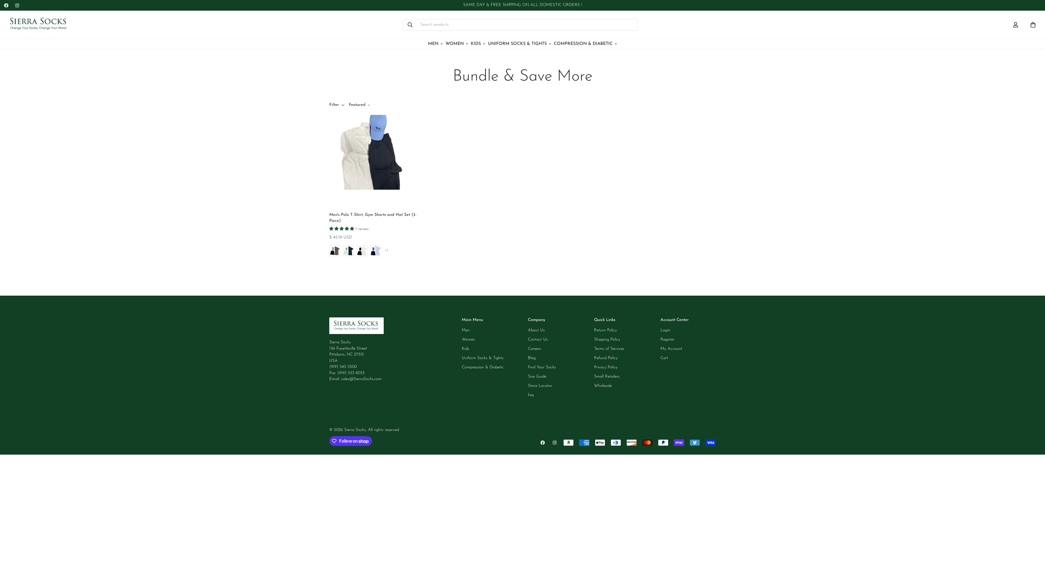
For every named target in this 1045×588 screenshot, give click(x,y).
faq (531, 395)
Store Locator (540, 386)
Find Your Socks (542, 367)
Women (454, 44)
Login (665, 330)
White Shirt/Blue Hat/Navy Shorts (375, 250)
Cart (664, 358)
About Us (536, 330)
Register (667, 340)
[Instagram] (17, 5)
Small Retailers (607, 377)
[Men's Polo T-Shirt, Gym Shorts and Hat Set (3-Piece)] (375, 161)
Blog (532, 358)
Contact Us (538, 340)
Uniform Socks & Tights (517, 44)
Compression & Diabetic (583, 44)
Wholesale (603, 386)
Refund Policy (606, 358)
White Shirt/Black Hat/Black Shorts (361, 250)
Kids (476, 44)
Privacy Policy (605, 367)
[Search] (410, 25)
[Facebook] (6, 5)
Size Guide (537, 377)
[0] (1033, 25)
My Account (671, 349)
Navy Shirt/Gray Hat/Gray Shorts (348, 250)
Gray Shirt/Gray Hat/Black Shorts (334, 250)
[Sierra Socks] (38, 25)
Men (433, 44)
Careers (534, 349)
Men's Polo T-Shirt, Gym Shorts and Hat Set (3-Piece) (373, 218)
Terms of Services (609, 349)
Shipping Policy (607, 340)
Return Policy (605, 330)
